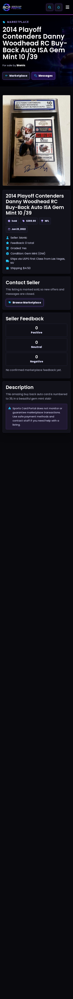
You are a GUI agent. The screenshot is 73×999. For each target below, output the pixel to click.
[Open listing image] (36, 140)
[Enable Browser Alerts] (58, 7)
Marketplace (18, 75)
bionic (21, 65)
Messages (46, 75)
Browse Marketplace (27, 302)
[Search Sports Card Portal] (49, 7)
